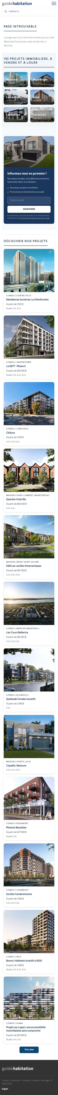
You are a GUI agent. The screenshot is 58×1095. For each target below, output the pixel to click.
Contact (6, 1080)
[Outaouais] (42, 114)
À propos (26, 1080)
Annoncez (15, 1080)
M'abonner (29, 209)
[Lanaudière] (16, 114)
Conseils (35, 1080)
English (5, 1089)
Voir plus (29, 1050)
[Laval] (42, 97)
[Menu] (54, 4)
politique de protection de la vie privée (34, 218)
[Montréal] (16, 79)
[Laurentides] (16, 97)
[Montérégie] (42, 79)
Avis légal (45, 1080)
